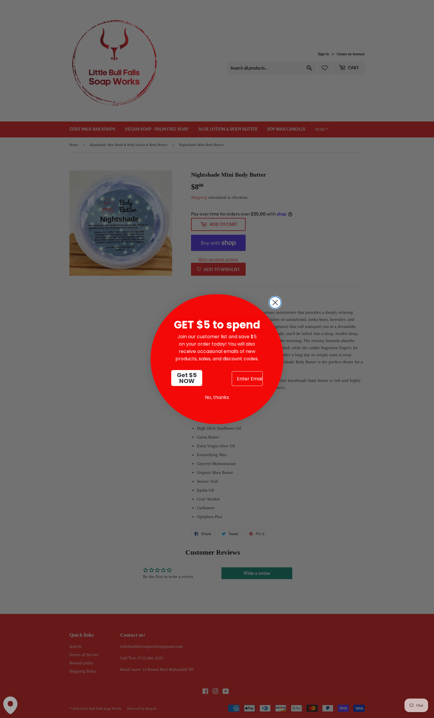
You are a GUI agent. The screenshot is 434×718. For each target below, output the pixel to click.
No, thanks (217, 397)
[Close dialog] (275, 302)
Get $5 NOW (187, 378)
